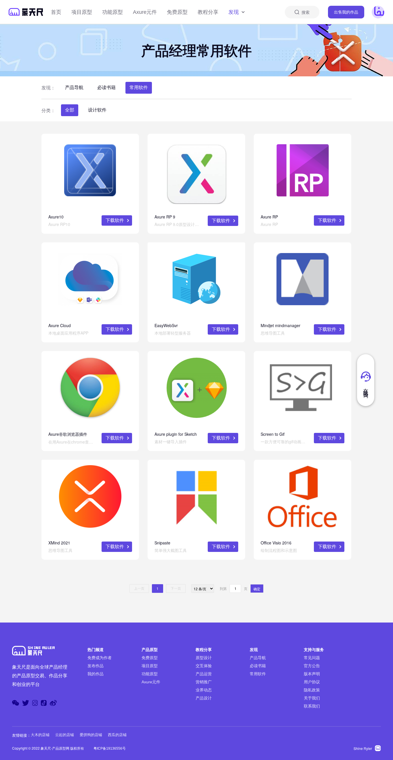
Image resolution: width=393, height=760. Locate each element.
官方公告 (312, 665)
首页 (56, 12)
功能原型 (112, 12)
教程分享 (208, 12)
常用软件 (138, 87)
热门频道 (95, 649)
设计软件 (97, 110)
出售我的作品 (346, 12)
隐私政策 (312, 690)
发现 (233, 12)
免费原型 (177, 12)
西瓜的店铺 (117, 735)
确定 (256, 588)
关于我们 (312, 698)
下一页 (176, 588)
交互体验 (204, 665)
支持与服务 (314, 649)
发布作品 (95, 665)
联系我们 (312, 706)
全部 (69, 110)
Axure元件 (145, 12)
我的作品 (95, 674)
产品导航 (74, 87)
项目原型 (81, 12)
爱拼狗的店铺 (91, 735)
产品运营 (204, 674)
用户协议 (312, 682)
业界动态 (204, 690)
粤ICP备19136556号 (110, 748)
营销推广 (204, 682)
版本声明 (312, 674)
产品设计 (204, 698)
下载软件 (115, 220)
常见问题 (312, 657)
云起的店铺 (64, 735)
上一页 (139, 588)
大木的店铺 (40, 735)
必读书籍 (106, 87)
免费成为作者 (99, 657)
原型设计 (204, 657)
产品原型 (150, 649)
